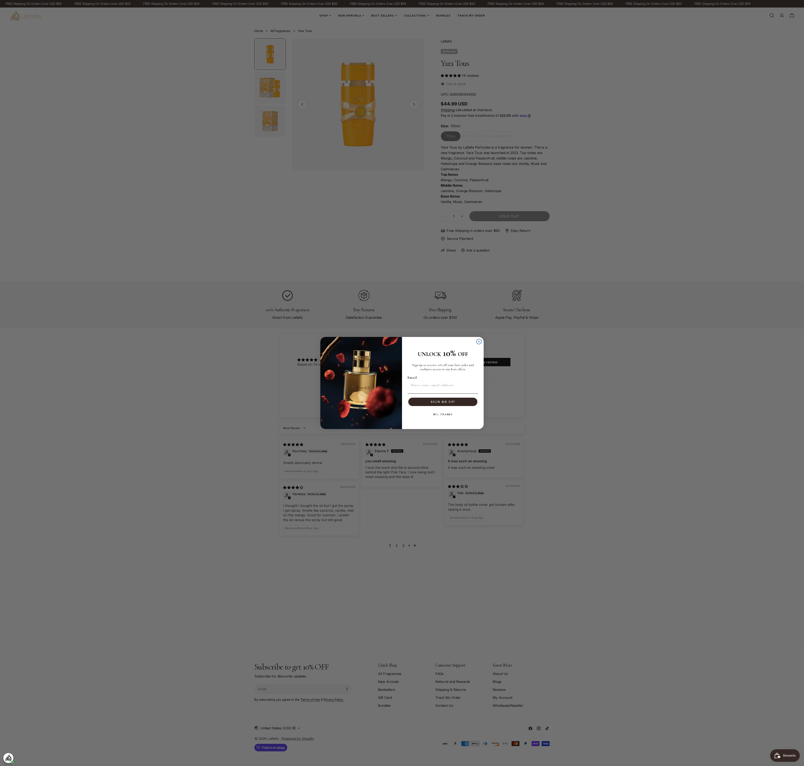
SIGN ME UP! (443, 402)
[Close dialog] (479, 341)
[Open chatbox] (8, 758)
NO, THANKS (443, 414)
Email (412, 377)
